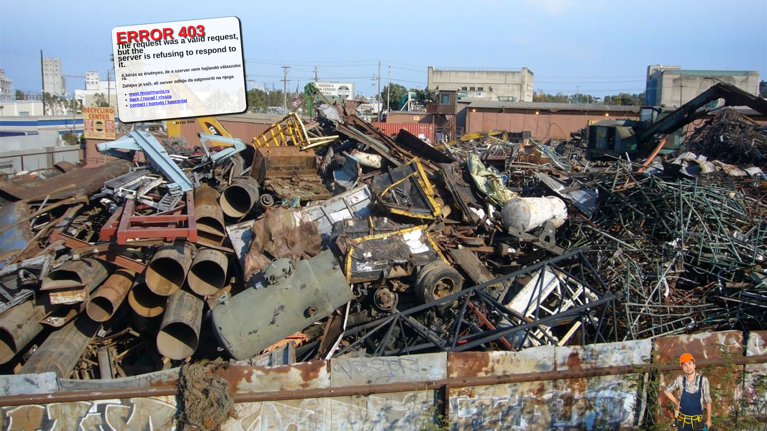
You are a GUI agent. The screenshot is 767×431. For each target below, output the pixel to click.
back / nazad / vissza (150, 98)
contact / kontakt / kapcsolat (158, 103)
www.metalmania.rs (149, 92)
